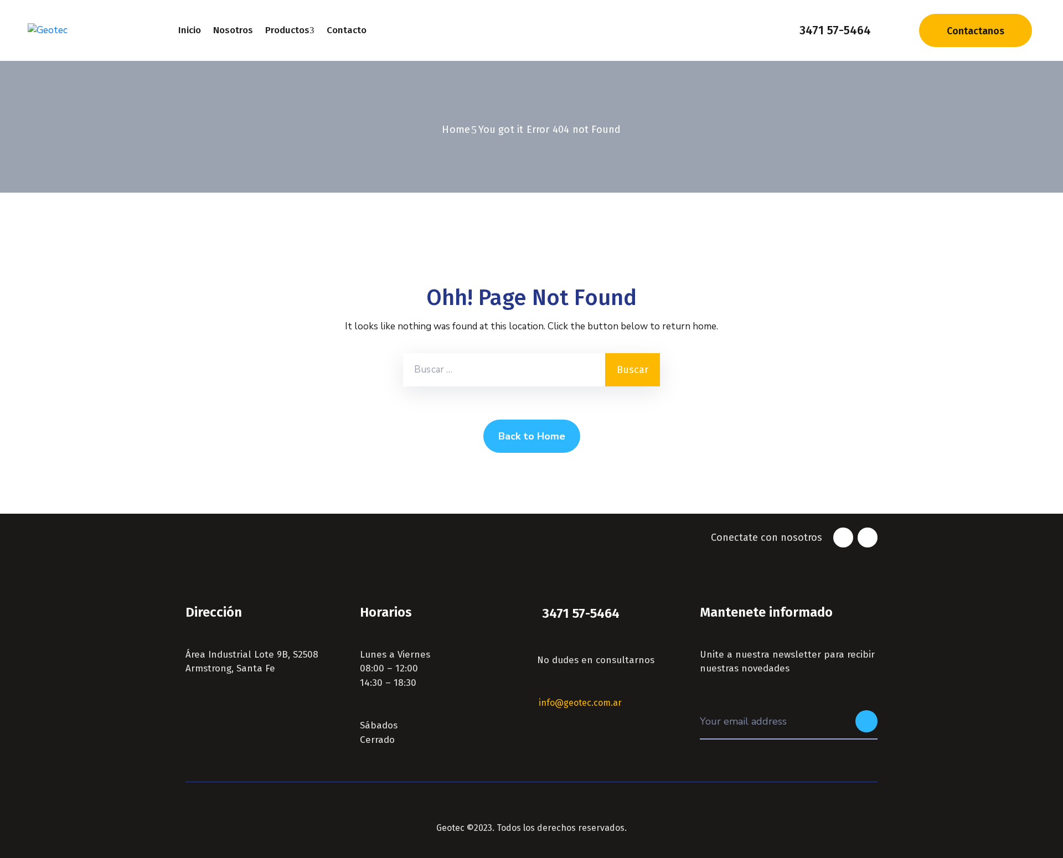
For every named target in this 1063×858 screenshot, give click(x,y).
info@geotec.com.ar (580, 702)
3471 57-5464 (835, 30)
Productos (287, 30)
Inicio (189, 30)
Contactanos (975, 31)
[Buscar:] (504, 369)
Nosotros (233, 30)
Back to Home (531, 436)
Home (456, 129)
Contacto (347, 30)
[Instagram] (868, 537)
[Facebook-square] (843, 537)
